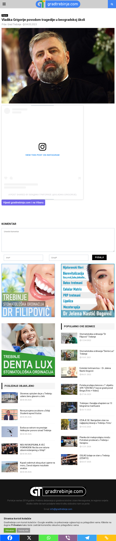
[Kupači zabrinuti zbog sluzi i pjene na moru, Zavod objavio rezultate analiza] (10, 466)
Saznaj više (23, 530)
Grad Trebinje (14, 24)
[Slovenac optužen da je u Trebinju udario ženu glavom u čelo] (10, 397)
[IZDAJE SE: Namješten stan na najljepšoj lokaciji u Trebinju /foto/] (69, 424)
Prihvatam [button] (10, 530)
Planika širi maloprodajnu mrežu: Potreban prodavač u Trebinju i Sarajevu (95, 440)
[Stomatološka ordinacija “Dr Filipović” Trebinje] (69, 338)
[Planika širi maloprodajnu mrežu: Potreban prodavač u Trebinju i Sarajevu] (69, 441)
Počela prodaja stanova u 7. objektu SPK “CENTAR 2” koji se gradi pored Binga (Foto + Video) (96, 388)
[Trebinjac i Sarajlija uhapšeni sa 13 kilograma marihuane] (69, 407)
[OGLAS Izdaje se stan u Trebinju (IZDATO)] (69, 459)
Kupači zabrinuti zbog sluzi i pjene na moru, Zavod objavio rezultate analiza (37, 465)
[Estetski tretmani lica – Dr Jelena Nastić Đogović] (69, 372)
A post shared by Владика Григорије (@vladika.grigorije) (42, 194)
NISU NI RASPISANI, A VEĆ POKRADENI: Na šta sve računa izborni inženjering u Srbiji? (34, 447)
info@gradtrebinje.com (61, 509)
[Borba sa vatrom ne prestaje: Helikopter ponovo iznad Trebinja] (10, 431)
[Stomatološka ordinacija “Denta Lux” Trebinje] (69, 355)
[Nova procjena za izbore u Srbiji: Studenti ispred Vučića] (10, 414)
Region (4, 15)
